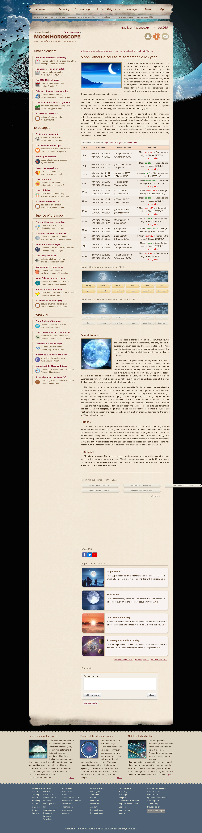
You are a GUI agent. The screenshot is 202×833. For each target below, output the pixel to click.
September (95, 794)
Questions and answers (158, 797)
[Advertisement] (125, 521)
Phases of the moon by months (51, 233)
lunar (71, 804)
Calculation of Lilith (70, 797)
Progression (67, 807)
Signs (163, 9)
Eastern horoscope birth (47, 134)
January (94, 807)
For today (64, 9)
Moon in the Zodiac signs (48, 244)
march (117, 286)
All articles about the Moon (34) (51, 377)
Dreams (46, 791)
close (151, 695)
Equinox (122, 813)
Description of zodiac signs (49, 344)
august (103, 291)
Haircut (35, 791)
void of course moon (125, 17)
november (147, 291)
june (161, 286)
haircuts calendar (57, 17)
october (132, 291)
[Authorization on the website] (148, 37)
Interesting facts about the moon (51, 355)
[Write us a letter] (165, 37)
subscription (126, 27)
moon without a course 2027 (183, 485)
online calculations (106, 17)
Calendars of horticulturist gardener (53, 102)
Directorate (67, 810)
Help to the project (156, 811)
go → (71, 777)
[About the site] (156, 37)
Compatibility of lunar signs (49, 267)
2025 (47, 80)
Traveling (47, 819)
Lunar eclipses (43, 256)
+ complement (142, 27)
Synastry (66, 813)
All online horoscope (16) (48, 201)
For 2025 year (96, 813)
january (89, 286)
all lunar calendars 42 (123, 660)
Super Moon (124, 810)
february (103, 286)
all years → (155, 496)
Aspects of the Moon (128, 804)
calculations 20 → (159, 660)
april (132, 286)
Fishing (35, 813)
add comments (92, 695)
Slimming (36, 801)
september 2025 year (113, 143)
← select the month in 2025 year (138, 51)
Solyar (64, 804)
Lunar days (131, 9)
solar (53, 256)
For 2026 (40, 80)
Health (35, 797)
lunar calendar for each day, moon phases (55, 41)
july (88, 291)
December (95, 804)
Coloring (35, 794)
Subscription (153, 801)
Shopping (47, 813)
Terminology (152, 804)
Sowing (35, 810)
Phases (149, 9)
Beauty (35, 804)
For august (86, 9)
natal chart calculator (87, 17)
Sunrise (122, 807)
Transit (65, 794)
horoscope (71, 17)
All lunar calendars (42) (47, 114)
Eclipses (123, 797)
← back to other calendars (93, 51)
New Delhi (163, 27)
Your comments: (91, 676)
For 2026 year (108, 9)
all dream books (62, 332)
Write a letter (153, 794)
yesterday (61, 58)
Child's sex (48, 794)
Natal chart (67, 791)
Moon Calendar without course (50, 278)
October (94, 797)
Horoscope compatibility (47, 168)
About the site (153, 791)
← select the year (114, 51)
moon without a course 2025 (141, 485)
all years (55, 80)
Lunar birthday (43, 190)
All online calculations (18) (49, 300)
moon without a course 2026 (141, 491)
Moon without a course (129, 801)
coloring (64, 91)
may (147, 286)
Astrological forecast (46, 157)
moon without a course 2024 (100, 491)
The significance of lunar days (50, 222)
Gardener (36, 807)
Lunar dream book (44, 332)
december (162, 291)
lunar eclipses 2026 (144, 17)
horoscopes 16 (142, 660)
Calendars (42, 9)
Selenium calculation (71, 801)
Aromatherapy (49, 810)
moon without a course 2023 (100, 485)
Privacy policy (153, 807)
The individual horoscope (48, 145)
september (118, 291)
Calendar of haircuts (45, 91)
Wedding (47, 816)
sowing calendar (41, 17)
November (95, 801)
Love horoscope (43, 179)
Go (162, 579)
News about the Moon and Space (51, 366)
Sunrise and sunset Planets (49, 289)
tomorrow (50, 58)
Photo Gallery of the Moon (48, 321)
